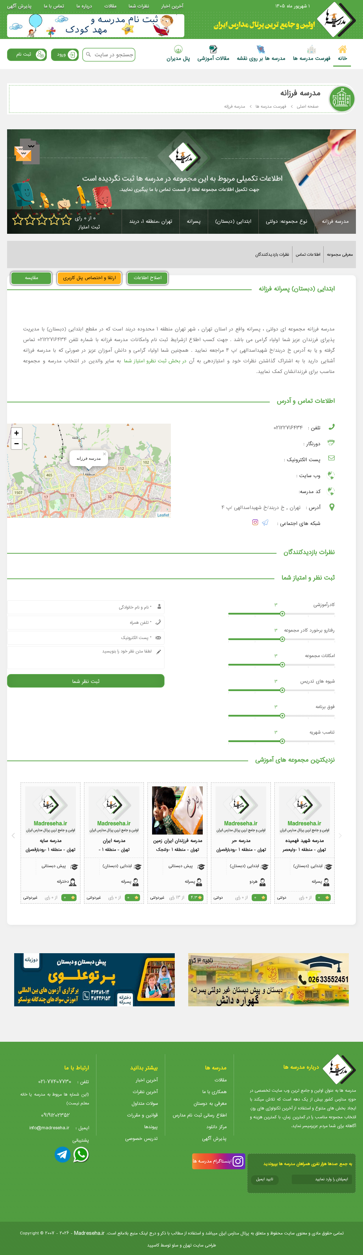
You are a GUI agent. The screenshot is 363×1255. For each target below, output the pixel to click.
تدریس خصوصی (141, 1139)
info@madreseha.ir (49, 1128)
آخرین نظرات (145, 1092)
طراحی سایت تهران (199, 1245)
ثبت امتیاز (89, 227)
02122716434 (288, 428)
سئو (175, 1245)
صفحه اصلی (308, 106)
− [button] (16, 443)
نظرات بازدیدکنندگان (272, 254)
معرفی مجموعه (340, 254)
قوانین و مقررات (142, 1115)
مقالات (110, 6)
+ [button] (16, 433)
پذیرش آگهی (19, 6)
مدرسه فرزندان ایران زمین (177, 841)
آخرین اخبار (172, 6)
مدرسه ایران (114, 841)
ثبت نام (23, 54)
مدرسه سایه (50, 841)
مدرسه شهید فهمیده (304, 841)
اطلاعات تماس (308, 254)
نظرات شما (139, 6)
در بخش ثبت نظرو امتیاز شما (155, 361)
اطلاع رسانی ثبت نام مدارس (200, 1115)
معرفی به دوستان (210, 1103)
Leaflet (163, 515)
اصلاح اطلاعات (147, 278)
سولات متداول (145, 1103)
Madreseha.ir (89, 1233)
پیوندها (151, 1127)
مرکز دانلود (216, 1127)
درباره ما (84, 6)
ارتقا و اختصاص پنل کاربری (89, 278)
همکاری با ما (214, 1092)
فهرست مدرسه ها (271, 106)
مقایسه (31, 278)
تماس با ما (54, 6)
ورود (61, 54)
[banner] (95, 25)
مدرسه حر (241, 841)
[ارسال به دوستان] (28, 152)
